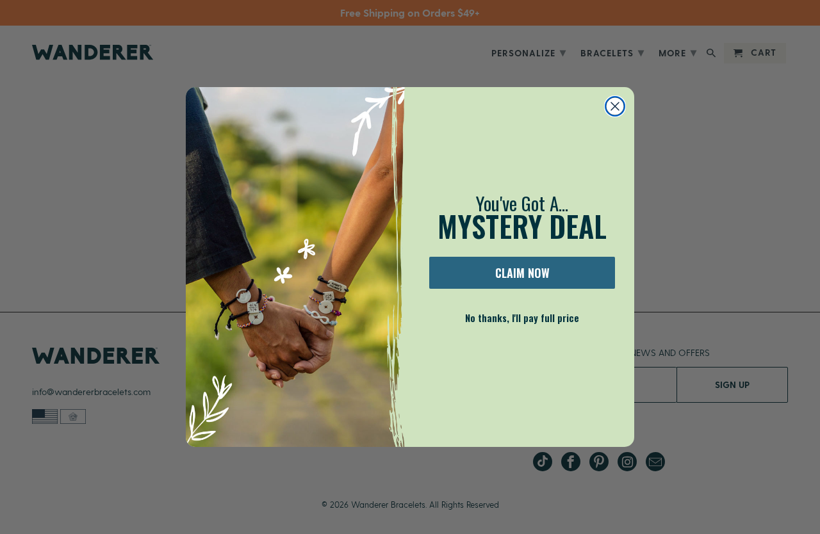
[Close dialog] (615, 106)
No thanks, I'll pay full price (522, 318)
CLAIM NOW (522, 272)
